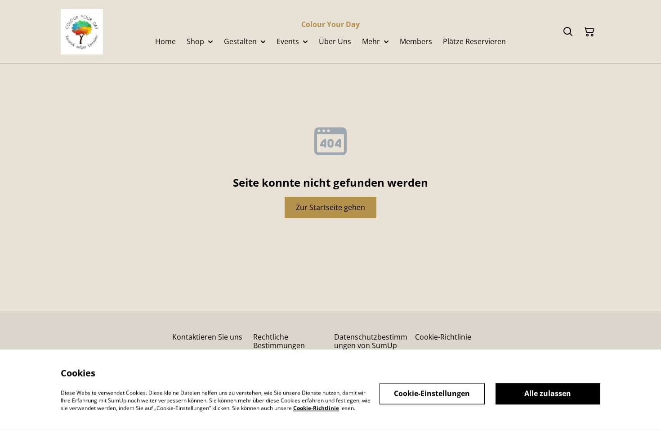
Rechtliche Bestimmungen (279, 341)
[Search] (568, 32)
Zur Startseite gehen (330, 207)
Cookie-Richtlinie (443, 337)
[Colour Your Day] (82, 31)
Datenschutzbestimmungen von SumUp (370, 341)
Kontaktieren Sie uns (207, 337)
